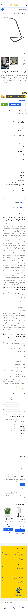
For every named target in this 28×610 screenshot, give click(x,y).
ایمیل (23, 468)
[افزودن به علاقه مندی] (17, 509)
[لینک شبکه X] (25, 113)
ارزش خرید (22, 426)
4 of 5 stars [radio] (13, 424)
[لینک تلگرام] (19, 113)
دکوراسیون (11, 521)
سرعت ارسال (22, 430)
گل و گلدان (6, 521)
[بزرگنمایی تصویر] (24, 53)
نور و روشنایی (5, 14)
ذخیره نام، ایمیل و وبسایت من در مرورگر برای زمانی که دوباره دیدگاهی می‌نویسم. (15, 475)
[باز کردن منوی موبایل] (26, 5)
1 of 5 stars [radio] (16, 424)
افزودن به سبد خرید (15, 104)
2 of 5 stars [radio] (15, 424)
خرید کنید (4, 104)
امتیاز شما (22, 424)
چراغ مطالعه (24, 14)
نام (24, 462)
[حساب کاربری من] (1, 5)
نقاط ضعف (22, 456)
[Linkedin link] (21, 113)
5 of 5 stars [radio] (11, 424)
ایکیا (23, 89)
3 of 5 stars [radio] (14, 424)
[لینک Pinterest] (23, 113)
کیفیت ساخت (21, 428)
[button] (20, 530)
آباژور (11, 14)
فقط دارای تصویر (19, 492)
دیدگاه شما (22, 433)
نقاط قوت (23, 450)
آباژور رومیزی (16, 14)
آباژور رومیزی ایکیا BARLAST (22, 519)
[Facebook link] (26, 113)
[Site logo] (14, 5)
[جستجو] (2, 9)
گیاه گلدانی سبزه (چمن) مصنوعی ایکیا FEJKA (8, 519)
